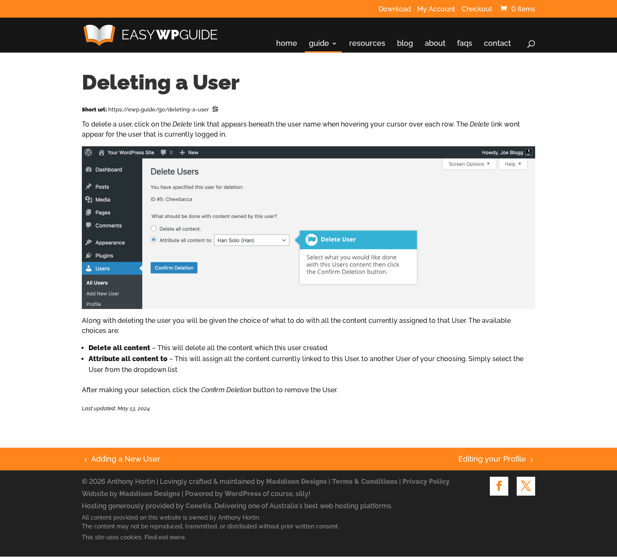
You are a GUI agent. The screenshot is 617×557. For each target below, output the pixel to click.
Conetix (199, 506)
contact (497, 44)
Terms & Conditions (364, 482)
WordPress (243, 494)
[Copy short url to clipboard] (215, 110)
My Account (436, 9)
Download (395, 9)
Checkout (477, 9)
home (286, 44)
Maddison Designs (296, 482)
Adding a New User (121, 458)
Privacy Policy (426, 482)
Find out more (164, 537)
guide (319, 44)
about (435, 44)
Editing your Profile (492, 458)
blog (405, 44)
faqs (464, 44)
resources (367, 44)
